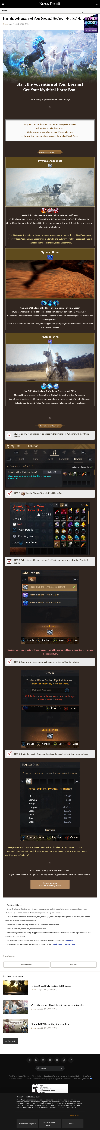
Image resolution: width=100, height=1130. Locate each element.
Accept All (72, 1124)
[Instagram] (29, 1060)
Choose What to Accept (49, 1123)
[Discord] (57, 1060)
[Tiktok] (71, 1060)
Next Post (73, 964)
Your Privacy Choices (81, 1079)
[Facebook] (36, 1060)
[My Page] (96, 4)
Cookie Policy (67, 1079)
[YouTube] (50, 1060)
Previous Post (26, 964)
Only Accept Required (27, 1124)
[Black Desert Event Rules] (63, 944)
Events (4, 10)
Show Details (74, 1115)
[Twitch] (64, 1060)
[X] (43, 1060)
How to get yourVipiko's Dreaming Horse (50, 884)
